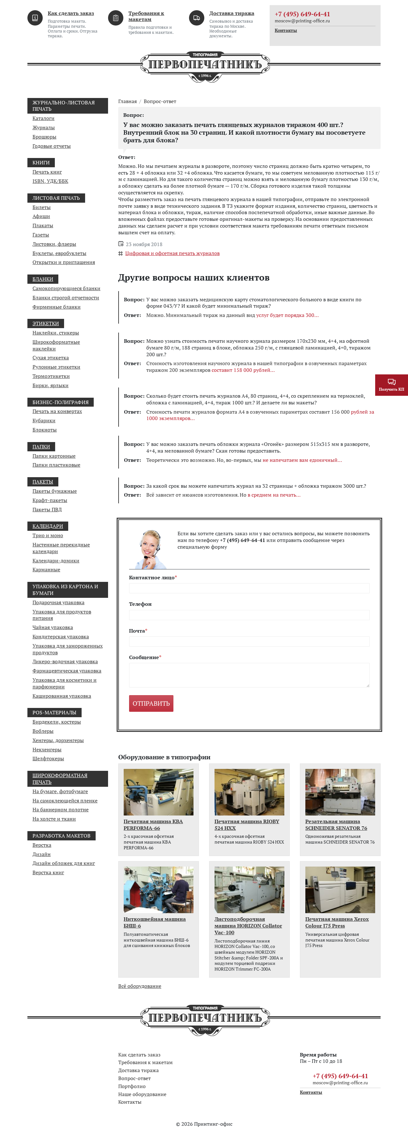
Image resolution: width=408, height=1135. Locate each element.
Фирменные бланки (57, 306)
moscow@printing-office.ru (302, 21)
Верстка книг (48, 872)
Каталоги (44, 118)
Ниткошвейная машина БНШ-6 (155, 922)
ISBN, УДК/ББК (50, 180)
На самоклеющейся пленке (65, 800)
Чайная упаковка (53, 627)
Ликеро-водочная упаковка (65, 661)
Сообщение (144, 657)
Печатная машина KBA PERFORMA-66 (153, 824)
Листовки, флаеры (54, 243)
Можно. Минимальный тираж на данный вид (230, 315)
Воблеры (43, 730)
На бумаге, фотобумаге (60, 791)
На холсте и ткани (54, 818)
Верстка (42, 844)
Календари (48, 526)
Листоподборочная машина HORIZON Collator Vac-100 (248, 926)
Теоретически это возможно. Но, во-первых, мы (242, 460)
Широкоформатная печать (60, 778)
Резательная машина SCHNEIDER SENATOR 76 (336, 824)
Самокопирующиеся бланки (66, 288)
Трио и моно (48, 535)
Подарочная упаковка (58, 602)
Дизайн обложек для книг (64, 863)
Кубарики (44, 420)
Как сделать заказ (71, 13)
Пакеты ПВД (47, 509)
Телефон (140, 604)
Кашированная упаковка (62, 695)
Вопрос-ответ (160, 101)
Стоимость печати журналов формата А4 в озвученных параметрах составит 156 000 (260, 415)
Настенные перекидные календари (61, 548)
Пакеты (43, 481)
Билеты (42, 207)
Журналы (44, 127)
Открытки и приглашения (64, 262)
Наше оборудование (142, 1094)
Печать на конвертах (57, 411)
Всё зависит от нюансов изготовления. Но (221, 495)
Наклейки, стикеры (56, 332)
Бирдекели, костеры (57, 721)
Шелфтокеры (48, 758)
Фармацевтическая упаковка (67, 670)
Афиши (41, 216)
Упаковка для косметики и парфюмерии (65, 683)
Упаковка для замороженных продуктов (68, 649)
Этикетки (46, 323)
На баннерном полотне (61, 809)
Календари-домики (56, 560)
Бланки (43, 278)
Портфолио (132, 1086)
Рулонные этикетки (56, 366)
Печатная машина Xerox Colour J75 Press (337, 922)
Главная (127, 101)
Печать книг (47, 171)
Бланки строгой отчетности (66, 297)
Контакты (286, 30)
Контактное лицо (152, 578)
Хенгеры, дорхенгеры (58, 740)
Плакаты (43, 225)
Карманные (46, 569)
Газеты (41, 234)
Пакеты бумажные (55, 490)
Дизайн (42, 854)
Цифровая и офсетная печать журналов (172, 253)
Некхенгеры (47, 749)
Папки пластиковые (56, 464)
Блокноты (45, 429)
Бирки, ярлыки (51, 385)
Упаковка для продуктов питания (62, 615)
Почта (137, 631)
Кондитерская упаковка (61, 636)
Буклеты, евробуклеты (59, 253)
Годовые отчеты (52, 145)
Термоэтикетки (51, 376)
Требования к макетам (146, 16)
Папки (41, 446)
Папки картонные (54, 455)
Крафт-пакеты (50, 500)
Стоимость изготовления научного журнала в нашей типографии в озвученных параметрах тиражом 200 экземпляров (256, 366)
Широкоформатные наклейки (56, 345)
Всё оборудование (139, 985)
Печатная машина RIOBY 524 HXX (247, 824)
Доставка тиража (231, 13)
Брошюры (44, 136)
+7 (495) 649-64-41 (302, 14)
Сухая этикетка (51, 357)
